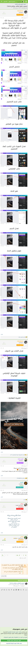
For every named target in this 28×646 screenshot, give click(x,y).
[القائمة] (26, 1)
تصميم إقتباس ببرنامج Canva (17, 583)
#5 (1, 512)
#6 (1, 545)
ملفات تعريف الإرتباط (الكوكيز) (14, 632)
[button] (26, 555)
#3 (1, 466)
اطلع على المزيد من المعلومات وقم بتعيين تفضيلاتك (15, 637)
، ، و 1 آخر (17, 454)
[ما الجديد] (1, 1)
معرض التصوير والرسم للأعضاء (13, 584)
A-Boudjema (23, 8)
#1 (1, 18)
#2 (1, 348)
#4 (1, 490)
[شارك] (3, 18)
